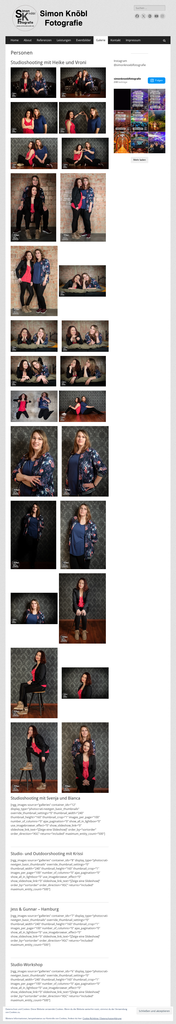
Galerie (100, 40)
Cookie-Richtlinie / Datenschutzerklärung (102, 1018)
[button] (33, 82)
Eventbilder (83, 40)
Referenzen (44, 40)
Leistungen (64, 40)
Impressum (133, 40)
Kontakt (116, 40)
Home (15, 40)
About (28, 40)
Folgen (159, 80)
